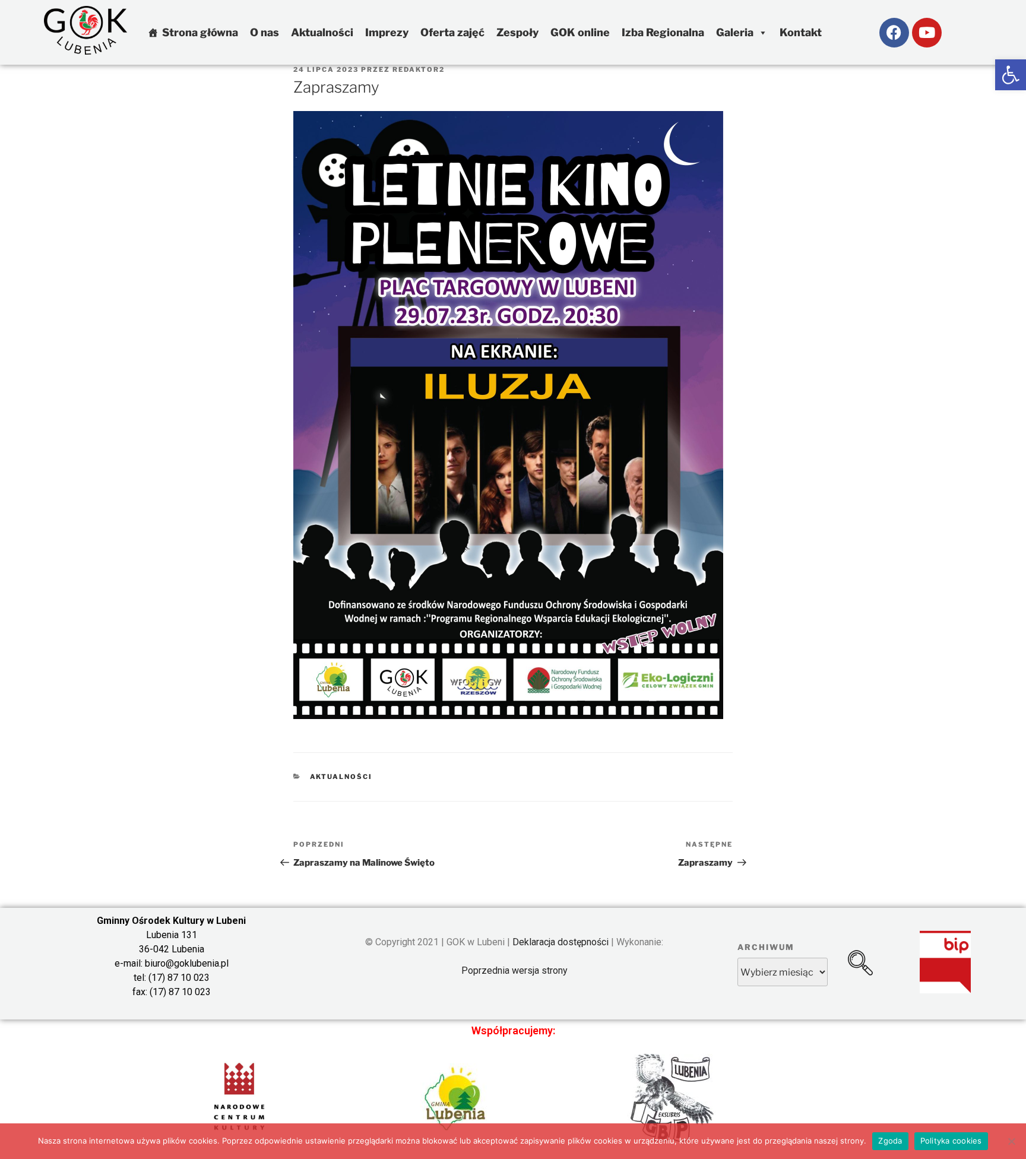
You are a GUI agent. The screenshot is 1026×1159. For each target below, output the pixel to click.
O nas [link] (264, 32)
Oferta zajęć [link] (452, 32)
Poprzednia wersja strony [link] (514, 970)
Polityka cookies (951, 1140)
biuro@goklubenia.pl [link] (187, 963)
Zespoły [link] (517, 32)
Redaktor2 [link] (418, 69)
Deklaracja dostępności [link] (560, 942)
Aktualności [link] (322, 32)
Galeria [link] (734, 32)
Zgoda (890, 1140)
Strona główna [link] (200, 32)
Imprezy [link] (386, 32)
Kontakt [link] (801, 32)
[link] (1010, 74)
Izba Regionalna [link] (663, 32)
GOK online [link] (580, 32)
